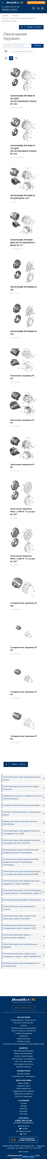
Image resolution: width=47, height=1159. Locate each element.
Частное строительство (23, 1023)
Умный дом (23, 1036)
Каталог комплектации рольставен (21, 805)
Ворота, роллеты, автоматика (24, 1030)
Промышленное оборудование (23, 1028)
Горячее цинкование (23, 1033)
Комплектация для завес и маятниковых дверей (17, 936)
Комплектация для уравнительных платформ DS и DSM (21, 832)
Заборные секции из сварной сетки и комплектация (23, 797)
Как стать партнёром (23, 1061)
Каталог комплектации (23, 1056)
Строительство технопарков (23, 1076)
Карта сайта (23, 1151)
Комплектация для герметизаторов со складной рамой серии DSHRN (21, 873)
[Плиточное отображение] (6, 58)
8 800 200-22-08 (23, 1121)
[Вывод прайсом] (16, 58)
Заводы (23, 1106)
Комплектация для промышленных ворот (21, 778)
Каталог (15, 15)
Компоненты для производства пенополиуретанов (23, 1044)
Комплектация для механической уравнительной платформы (21, 851)
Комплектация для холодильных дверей (20, 945)
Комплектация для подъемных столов (19, 908)
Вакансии (23, 1108)
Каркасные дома (23, 1038)
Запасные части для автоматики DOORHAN (20, 823)
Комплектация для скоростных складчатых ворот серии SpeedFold (22, 955)
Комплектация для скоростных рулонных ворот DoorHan (19, 917)
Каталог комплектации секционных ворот (18, 18)
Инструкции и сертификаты (23, 1059)
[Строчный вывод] (11, 58)
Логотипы (23, 1114)
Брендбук (23, 1111)
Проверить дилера (23, 1066)
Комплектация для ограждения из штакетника (21, 964)
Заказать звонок (9, 9)
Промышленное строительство (23, 1020)
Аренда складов (23, 1073)
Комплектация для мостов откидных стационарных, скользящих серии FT (23, 892)
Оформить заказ (25, 1008)
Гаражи (23, 1025)
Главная (5, 15)
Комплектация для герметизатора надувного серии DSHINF (21, 882)
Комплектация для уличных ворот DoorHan (21, 788)
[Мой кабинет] (42, 8)
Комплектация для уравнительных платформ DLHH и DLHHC (21, 841)
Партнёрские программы (23, 1051)
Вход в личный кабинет (23, 1053)
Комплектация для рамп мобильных (22, 900)
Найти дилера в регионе (23, 1064)
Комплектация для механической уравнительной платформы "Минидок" (21, 862)
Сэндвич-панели (23, 1041)
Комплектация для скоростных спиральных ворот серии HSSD (19, 927)
